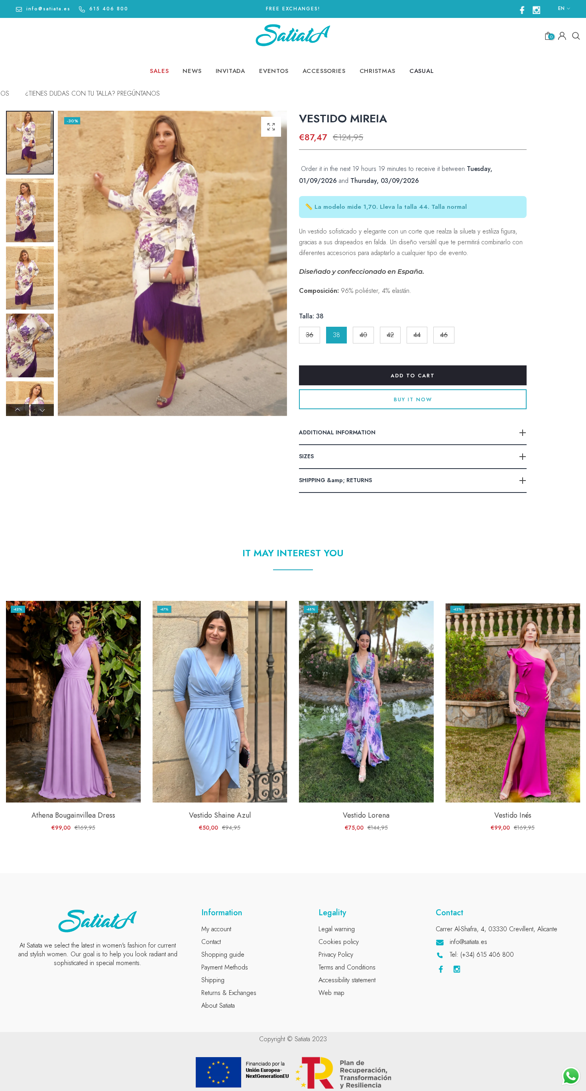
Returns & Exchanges (228, 992)
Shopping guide (222, 954)
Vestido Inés (512, 815)
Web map (331, 992)
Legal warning (337, 929)
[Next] (42, 410)
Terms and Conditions (347, 967)
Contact (211, 941)
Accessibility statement (347, 980)
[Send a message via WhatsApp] (571, 1076)
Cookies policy (339, 941)
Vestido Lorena (366, 815)
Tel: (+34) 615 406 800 (482, 954)
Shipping (212, 980)
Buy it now (413, 399)
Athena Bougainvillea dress (73, 815)
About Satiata (218, 1005)
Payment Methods (224, 967)
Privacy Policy (336, 954)
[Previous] (17, 410)
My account (216, 929)
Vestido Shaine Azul (220, 815)
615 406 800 (108, 8)
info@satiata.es (48, 8)
